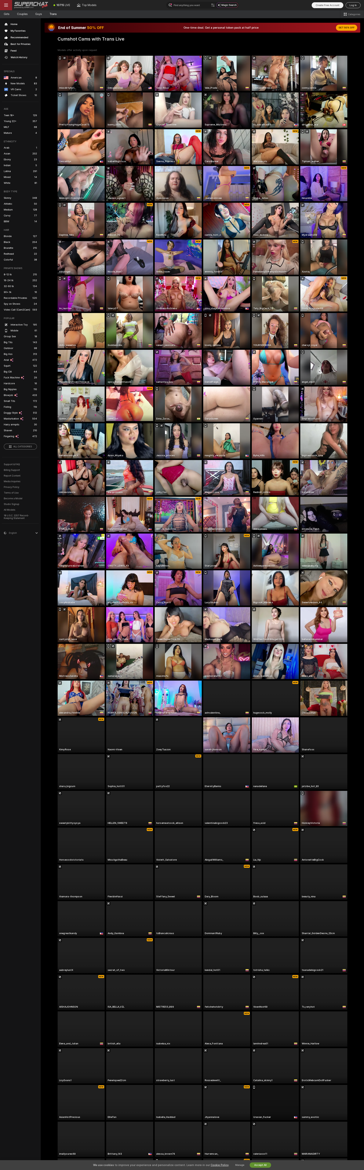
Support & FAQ (12, 464)
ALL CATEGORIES (22, 446)
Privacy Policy (11, 487)
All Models (9, 510)
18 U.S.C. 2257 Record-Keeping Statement (16, 517)
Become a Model (13, 498)
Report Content (12, 475)
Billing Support (12, 470)
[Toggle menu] (6, 5)
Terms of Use (11, 492)
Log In (353, 5)
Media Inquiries (12, 481)
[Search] (213, 5)
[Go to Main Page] (31, 5)
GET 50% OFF (347, 27)
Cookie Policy (219, 1165)
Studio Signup (11, 504)
